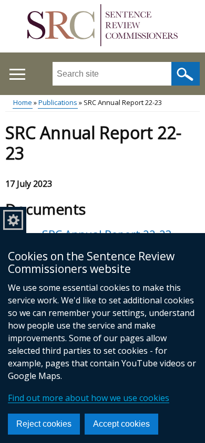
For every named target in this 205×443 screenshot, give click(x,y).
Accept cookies (121, 423)
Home (22, 102)
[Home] (102, 26)
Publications (57, 102)
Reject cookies (43, 423)
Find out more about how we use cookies (88, 398)
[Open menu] (17, 74)
